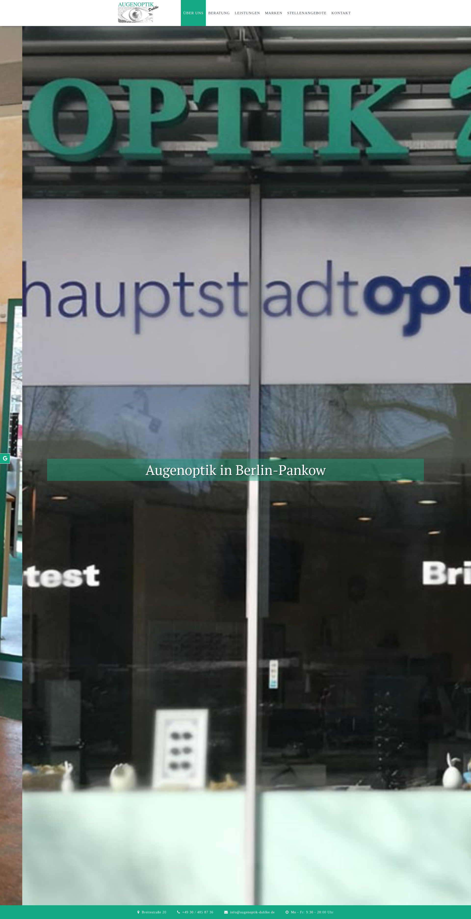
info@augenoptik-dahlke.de (252, 912)
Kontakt (341, 13)
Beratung (219, 13)
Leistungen (247, 13)
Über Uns (193, 13)
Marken (273, 13)
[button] (7, 469)
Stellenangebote (307, 13)
